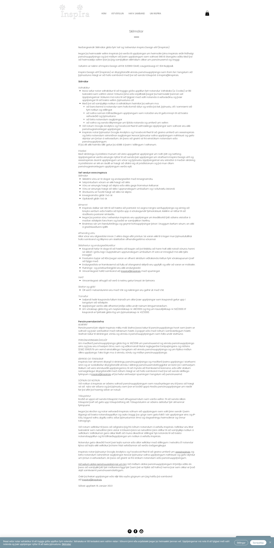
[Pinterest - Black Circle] (130, 531)
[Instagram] (141, 531)
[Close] (270, 542)
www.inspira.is (186, 132)
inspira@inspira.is (169, 75)
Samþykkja (258, 542)
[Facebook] (135, 531)
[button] (207, 13)
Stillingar (241, 542)
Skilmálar (66, 544)
